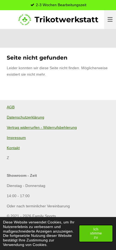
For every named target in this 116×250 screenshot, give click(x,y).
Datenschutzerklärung (25, 117)
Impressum (16, 137)
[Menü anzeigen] (110, 19)
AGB (11, 107)
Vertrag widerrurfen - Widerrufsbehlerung (42, 127)
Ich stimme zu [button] (96, 233)
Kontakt (13, 148)
